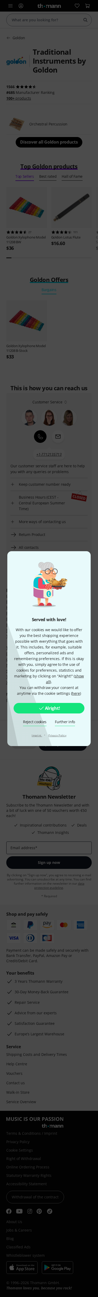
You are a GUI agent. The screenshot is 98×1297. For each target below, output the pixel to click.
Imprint (37, 735)
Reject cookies (35, 721)
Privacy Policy (57, 735)
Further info (65, 721)
